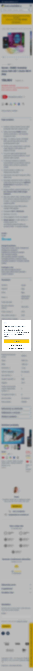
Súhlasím (16, 341)
